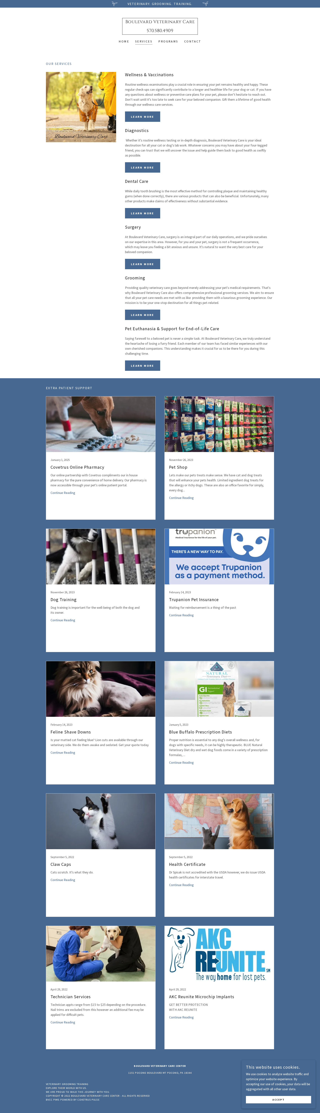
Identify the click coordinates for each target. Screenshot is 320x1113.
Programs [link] (168, 41)
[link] (160, 31)
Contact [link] (192, 41)
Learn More (142, 116)
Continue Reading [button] (63, 493)
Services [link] (143, 41)
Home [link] (124, 41)
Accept (278, 1099)
